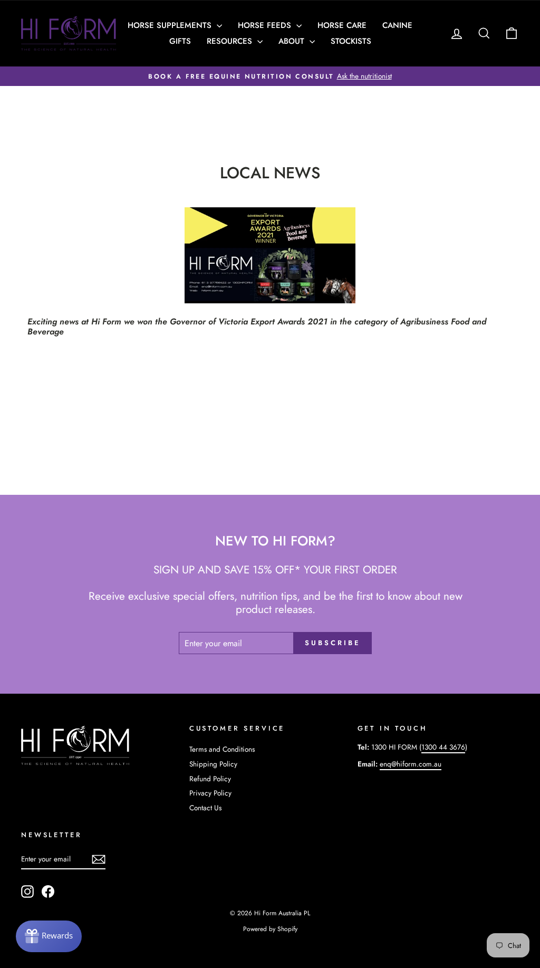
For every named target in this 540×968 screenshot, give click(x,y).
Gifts (180, 41)
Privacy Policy (210, 793)
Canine (397, 25)
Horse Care (342, 25)
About (292, 41)
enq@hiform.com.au (410, 764)
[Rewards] (49, 936)
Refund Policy (210, 778)
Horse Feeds (266, 25)
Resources (231, 41)
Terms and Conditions (222, 749)
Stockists (351, 41)
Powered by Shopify (270, 929)
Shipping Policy (213, 764)
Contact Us (205, 807)
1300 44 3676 (443, 747)
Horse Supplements (171, 25)
